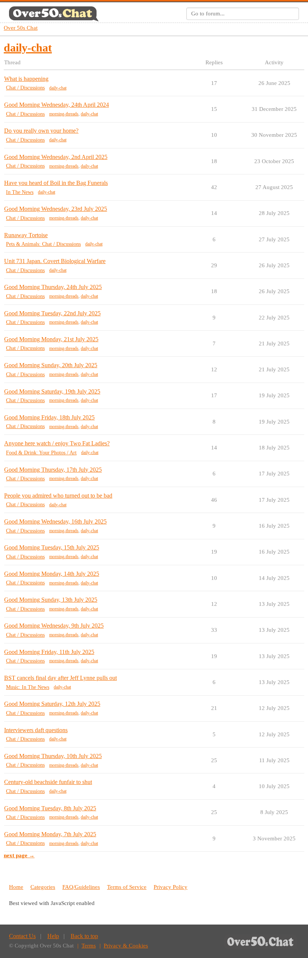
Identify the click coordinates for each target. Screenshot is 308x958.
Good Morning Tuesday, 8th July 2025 (50, 808)
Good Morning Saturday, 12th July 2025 (52, 704)
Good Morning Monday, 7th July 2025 (50, 834)
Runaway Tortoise (26, 235)
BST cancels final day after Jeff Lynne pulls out (60, 678)
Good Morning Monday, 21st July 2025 (51, 339)
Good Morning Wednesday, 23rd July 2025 (55, 209)
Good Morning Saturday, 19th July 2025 (52, 391)
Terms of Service (126, 887)
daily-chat (57, 88)
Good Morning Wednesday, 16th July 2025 (55, 521)
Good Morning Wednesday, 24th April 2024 (56, 104)
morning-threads (64, 114)
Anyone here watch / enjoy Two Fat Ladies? (57, 443)
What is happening (26, 79)
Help (53, 936)
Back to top (84, 936)
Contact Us (22, 936)
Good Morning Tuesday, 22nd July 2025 (52, 313)
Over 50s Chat (21, 28)
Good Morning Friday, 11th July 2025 (49, 652)
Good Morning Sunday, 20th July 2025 (50, 365)
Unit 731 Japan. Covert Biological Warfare (55, 261)
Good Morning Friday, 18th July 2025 (49, 417)
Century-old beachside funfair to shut (48, 782)
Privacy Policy (170, 887)
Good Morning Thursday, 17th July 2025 (53, 469)
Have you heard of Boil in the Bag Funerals (56, 183)
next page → (19, 855)
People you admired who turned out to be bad (58, 495)
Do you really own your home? (41, 130)
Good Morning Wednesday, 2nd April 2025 (55, 157)
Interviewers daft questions (36, 730)
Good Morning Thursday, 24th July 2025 (53, 287)
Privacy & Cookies (126, 946)
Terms (89, 946)
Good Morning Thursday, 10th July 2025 (53, 756)
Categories (42, 887)
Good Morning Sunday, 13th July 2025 (50, 599)
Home (16, 887)
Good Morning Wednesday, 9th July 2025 (54, 625)
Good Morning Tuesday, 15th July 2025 (51, 547)
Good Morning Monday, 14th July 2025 (51, 574)
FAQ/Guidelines (81, 887)
